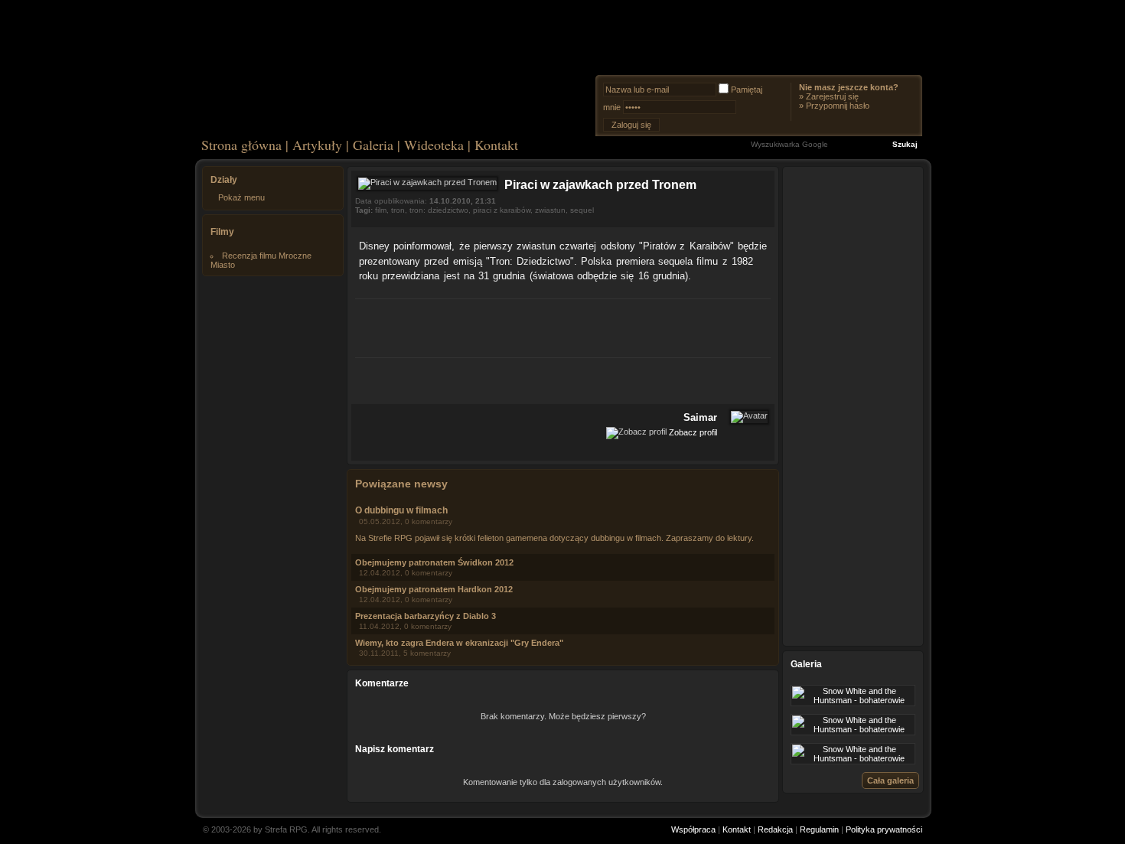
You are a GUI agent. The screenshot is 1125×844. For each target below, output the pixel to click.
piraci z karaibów (501, 210)
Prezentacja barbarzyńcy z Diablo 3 (425, 616)
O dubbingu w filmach (401, 510)
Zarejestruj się (832, 96)
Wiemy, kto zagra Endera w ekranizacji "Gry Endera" (459, 642)
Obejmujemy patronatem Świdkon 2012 (434, 562)
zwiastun (550, 210)
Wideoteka (434, 144)
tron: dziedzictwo (438, 210)
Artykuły (317, 144)
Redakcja (775, 829)
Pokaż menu (241, 197)
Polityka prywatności (884, 829)
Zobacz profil (693, 431)
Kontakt (496, 144)
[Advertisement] (563, 326)
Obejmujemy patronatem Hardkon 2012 (434, 589)
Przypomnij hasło (837, 105)
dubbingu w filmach (626, 538)
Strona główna (241, 144)
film (380, 210)
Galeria (373, 144)
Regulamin (819, 829)
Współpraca (693, 829)
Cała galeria (890, 780)
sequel (582, 210)
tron (398, 210)
